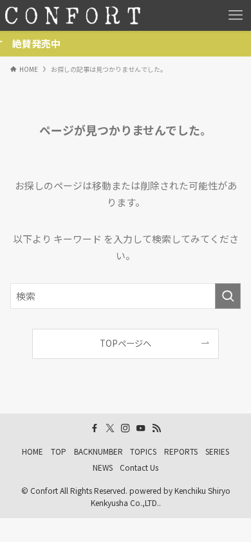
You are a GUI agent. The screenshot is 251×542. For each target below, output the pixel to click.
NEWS (103, 467)
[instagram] (125, 428)
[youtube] (141, 428)
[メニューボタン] (235, 15)
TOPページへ (125, 343)
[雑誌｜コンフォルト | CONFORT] (72, 15)
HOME (32, 451)
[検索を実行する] (228, 296)
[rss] (156, 428)
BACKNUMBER (98, 451)
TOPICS (143, 451)
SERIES (217, 451)
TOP (58, 451)
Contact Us (139, 467)
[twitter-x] (110, 428)
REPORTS (181, 451)
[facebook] (94, 428)
